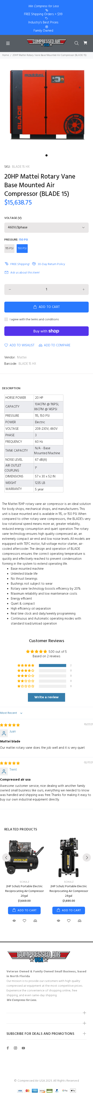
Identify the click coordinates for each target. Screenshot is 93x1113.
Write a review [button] (46, 697)
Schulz (24, 882)
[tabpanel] (46, 105)
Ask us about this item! (25, 272)
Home (5, 55)
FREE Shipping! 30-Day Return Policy (38, 264)
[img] (10, 725)
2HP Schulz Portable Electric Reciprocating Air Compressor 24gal (69, 891)
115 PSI (9, 248)
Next (87, 857)
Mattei (22, 357)
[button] (26, 665)
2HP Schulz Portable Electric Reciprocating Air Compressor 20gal (24, 891)
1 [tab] (46, 155)
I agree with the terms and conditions (34, 319)
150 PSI (22, 248)
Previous (6, 857)
